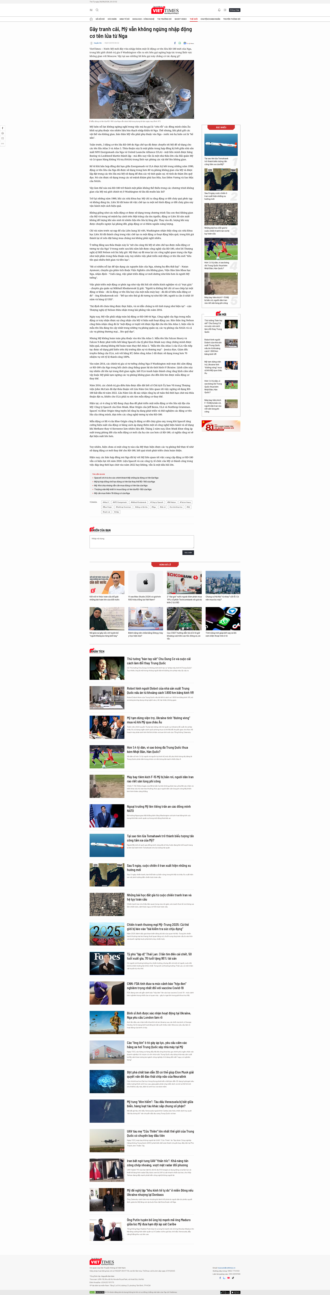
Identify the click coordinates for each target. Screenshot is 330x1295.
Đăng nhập (234, 10)
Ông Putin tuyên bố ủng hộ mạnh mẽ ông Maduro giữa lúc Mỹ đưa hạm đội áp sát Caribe (159, 1222)
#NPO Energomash (120, 502)
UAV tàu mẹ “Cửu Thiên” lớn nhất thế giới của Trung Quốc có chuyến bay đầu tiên (160, 1133)
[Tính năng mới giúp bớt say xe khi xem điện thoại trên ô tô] (223, 618)
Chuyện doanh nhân (210, 19)
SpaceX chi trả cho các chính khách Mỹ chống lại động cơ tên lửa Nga (126, 478)
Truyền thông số (231, 19)
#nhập (116, 512)
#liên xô (163, 507)
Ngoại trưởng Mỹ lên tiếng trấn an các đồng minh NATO (159, 808)
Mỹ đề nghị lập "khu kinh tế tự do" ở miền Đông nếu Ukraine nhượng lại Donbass (160, 1192)
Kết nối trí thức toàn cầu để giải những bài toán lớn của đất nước (104, 598)
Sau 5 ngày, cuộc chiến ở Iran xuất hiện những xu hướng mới (215, 196)
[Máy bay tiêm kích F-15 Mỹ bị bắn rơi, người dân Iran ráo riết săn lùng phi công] (221, 284)
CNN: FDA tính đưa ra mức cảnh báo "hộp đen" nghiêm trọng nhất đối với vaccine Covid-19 (156, 986)
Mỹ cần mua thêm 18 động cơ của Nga (112, 493)
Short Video (181, 19)
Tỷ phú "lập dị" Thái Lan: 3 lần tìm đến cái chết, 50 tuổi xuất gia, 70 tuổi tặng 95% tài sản (159, 956)
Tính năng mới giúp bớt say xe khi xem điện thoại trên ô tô (221, 634)
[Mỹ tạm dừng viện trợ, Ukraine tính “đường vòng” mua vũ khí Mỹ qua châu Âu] (231, 365)
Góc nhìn (112, 19)
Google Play (235, 1292)
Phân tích (97, 651)
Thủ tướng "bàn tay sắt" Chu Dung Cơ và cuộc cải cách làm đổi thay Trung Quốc (213, 326)
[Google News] (188, 43)
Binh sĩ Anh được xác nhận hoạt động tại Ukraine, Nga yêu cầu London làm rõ (159, 1015)
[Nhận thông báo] (219, 10)
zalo (224, 1278)
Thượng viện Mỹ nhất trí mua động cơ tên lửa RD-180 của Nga (122, 489)
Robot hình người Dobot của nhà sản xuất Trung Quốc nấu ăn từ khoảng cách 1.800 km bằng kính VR (213, 346)
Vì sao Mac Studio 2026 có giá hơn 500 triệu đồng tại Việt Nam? (144, 598)
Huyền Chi (98, 43)
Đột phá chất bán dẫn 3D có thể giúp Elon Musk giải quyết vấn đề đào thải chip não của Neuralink (160, 1074)
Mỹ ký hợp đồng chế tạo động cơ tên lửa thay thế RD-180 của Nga (124, 481)
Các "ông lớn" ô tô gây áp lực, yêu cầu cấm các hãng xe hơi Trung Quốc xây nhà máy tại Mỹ (157, 1045)
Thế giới (194, 19)
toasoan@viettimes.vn (226, 1268)
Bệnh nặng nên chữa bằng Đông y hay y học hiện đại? (145, 634)
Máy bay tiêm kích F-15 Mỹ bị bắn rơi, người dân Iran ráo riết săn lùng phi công (216, 300)
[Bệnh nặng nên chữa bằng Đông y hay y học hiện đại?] (145, 618)
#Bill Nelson (171, 502)
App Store (225, 1292)
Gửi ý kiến (188, 553)
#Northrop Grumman (123, 507)
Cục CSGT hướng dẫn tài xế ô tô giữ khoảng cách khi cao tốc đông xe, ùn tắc (183, 636)
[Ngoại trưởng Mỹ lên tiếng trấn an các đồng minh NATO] (107, 815)
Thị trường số (164, 19)
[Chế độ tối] (224, 10)
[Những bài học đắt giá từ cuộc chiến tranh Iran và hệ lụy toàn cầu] (221, 214)
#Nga (154, 507)
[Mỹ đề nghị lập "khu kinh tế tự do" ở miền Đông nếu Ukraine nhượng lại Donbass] (107, 1199)
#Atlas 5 (106, 502)
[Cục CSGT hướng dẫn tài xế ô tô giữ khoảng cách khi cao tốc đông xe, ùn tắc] (184, 618)
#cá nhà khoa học (176, 507)
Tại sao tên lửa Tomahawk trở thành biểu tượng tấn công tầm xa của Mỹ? (216, 161)
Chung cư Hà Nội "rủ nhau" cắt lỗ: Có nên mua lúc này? (222, 598)
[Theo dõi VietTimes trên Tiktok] (233, 1278)
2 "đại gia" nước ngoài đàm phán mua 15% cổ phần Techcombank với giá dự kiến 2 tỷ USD (184, 599)
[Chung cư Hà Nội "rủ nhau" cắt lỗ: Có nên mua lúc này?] (223, 582)
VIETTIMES (165, 10)
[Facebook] (175, 43)
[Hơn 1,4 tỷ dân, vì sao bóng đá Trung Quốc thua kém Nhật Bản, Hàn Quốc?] (221, 249)
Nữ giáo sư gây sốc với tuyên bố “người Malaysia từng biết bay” (104, 634)
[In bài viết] (179, 43)
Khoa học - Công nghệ (143, 19)
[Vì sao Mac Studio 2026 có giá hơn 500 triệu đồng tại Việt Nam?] (145, 582)
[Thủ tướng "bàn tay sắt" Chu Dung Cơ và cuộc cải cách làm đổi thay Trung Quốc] (231, 324)
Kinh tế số (125, 19)
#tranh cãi (106, 512)
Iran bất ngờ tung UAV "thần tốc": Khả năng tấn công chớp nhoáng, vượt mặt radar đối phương (157, 1163)
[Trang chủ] (91, 19)
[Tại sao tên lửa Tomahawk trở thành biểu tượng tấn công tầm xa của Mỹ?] (221, 145)
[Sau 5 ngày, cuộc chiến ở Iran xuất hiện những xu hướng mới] (221, 179)
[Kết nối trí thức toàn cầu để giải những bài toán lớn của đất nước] (107, 582)
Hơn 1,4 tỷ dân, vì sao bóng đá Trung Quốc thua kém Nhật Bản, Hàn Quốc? (216, 265)
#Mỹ (188, 507)
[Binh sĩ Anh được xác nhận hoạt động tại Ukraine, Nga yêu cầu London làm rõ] (107, 1022)
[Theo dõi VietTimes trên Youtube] (228, 1278)
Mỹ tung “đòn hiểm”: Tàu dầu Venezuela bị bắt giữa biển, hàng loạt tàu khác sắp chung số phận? (160, 1104)
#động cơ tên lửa (141, 507)
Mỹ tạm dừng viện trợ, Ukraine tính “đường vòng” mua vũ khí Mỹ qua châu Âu (213, 368)
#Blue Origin (107, 507)
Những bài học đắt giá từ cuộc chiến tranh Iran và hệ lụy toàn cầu (216, 231)
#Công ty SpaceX (156, 502)
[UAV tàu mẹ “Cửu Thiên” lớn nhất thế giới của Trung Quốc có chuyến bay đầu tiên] (107, 1140)
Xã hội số (100, 19)
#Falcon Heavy (185, 502)
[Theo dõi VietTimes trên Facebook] (220, 1278)
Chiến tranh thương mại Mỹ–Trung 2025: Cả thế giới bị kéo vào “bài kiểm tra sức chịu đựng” (158, 926)
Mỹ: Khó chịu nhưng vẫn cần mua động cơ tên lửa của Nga (120, 485)
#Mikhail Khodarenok (138, 502)
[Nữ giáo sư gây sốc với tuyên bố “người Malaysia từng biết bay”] (107, 618)
